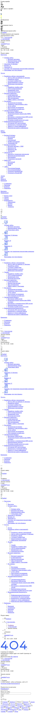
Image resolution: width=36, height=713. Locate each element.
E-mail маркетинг (13, 95)
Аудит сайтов (12, 106)
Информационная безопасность (13, 121)
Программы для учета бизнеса (13, 70)
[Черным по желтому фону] (1, 16)
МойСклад (7, 160)
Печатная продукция (14, 92)
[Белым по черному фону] (1, 12)
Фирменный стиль (13, 90)
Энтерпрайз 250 (12, 143)
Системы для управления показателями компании (19, 68)
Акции (3, 176)
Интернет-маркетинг (10, 93)
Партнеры (7, 185)
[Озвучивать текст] (2, 27)
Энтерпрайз (11, 151)
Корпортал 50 (12, 148)
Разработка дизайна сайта (15, 87)
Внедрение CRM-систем (15, 112)
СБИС (6, 166)
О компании (8, 183)
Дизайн (6, 85)
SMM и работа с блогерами (16, 99)
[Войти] (1, 212)
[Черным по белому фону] (1, 10)
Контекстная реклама (14, 96)
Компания (4, 180)
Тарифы (3, 132)
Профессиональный (14, 141)
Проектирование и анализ (15, 82)
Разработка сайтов (13, 79)
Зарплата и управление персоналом (18, 154)
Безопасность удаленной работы (17, 124)
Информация (4, 193)
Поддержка (7, 101)
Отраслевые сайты (13, 62)
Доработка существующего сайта (17, 104)
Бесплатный (11, 137)
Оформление (11, 202)
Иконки (10, 205)
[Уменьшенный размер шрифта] (1, 3)
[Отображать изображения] (2, 21)
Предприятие (12, 157)
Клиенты (7, 186)
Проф (9, 165)
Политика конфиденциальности (10, 683)
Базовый (10, 138)
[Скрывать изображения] (1, 23)
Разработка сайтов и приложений (14, 76)
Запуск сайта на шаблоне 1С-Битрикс (19, 77)
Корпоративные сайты (14, 61)
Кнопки (10, 203)
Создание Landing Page (14, 81)
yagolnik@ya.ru (5, 43)
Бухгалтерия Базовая (14, 168)
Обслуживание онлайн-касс (16, 109)
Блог (2, 177)
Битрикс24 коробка (10, 144)
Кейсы (3, 131)
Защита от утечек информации (17, 126)
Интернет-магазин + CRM (15, 146)
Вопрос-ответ (8, 195)
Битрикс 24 (7, 65)
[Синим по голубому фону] (1, 14)
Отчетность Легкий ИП (15, 173)
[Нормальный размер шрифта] (2, 5)
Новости (3, 179)
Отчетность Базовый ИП (15, 171)
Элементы (11, 206)
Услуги (3, 73)
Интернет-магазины (14, 59)
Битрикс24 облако (9, 135)
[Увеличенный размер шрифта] (2, 7)
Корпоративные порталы (15, 118)
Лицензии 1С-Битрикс (11, 64)
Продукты (4, 54)
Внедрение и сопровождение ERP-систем (20, 117)
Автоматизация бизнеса (11, 110)
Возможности (8, 200)
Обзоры (6, 199)
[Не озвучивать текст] (1, 29)
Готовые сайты (8, 57)
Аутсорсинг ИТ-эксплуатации (17, 123)
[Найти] (2, 695)
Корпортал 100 (12, 149)
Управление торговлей (14, 159)
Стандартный (12, 140)
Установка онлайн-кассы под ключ (18, 120)
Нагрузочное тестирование (16, 107)
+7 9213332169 (7, 37)
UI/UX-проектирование (15, 88)
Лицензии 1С (8, 67)
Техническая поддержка (15, 102)
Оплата (6, 197)
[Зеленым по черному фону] (1, 18)
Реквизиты (7, 188)
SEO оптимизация (13, 98)
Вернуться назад (5, 656)
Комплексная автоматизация (16, 155)
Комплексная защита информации (18, 128)
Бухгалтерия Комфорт (14, 170)
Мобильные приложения (15, 84)
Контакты (4, 191)
